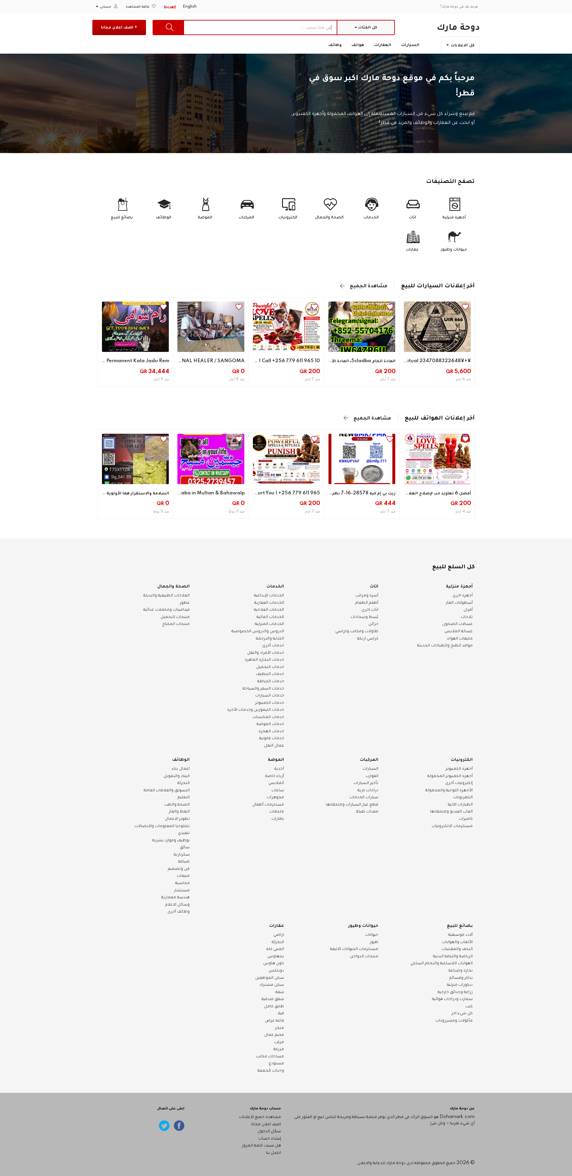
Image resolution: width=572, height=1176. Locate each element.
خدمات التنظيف (270, 673)
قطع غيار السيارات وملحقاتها (352, 804)
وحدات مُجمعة (271, 1070)
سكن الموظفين (269, 977)
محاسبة (182, 882)
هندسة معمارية (175, 897)
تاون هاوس (273, 963)
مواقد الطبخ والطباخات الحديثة (445, 645)
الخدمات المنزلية (269, 623)
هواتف (358, 44)
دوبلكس (276, 970)
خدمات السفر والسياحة (263, 688)
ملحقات (276, 811)
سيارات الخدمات (364, 797)
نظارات (277, 818)
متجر (279, 1027)
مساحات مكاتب (270, 1056)
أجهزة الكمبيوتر (459, 768)
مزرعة (278, 1048)
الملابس (276, 782)
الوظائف (181, 759)
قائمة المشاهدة (138, 7)
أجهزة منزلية (459, 586)
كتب (469, 1006)
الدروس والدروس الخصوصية (257, 631)
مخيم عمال (274, 1034)
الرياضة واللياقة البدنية (453, 956)
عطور (185, 602)
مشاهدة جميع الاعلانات (260, 1116)
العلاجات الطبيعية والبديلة (166, 595)
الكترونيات (462, 759)
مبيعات (183, 875)
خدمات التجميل (270, 666)
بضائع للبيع (460, 925)
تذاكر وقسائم (461, 977)
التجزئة (183, 782)
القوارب (371, 775)
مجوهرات (275, 797)
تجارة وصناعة (461, 970)
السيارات (410, 44)
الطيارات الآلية (460, 804)
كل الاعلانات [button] (462, 45)
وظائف (335, 44)
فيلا (280, 1013)
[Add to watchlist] (465, 307)
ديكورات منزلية (460, 984)
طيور (374, 941)
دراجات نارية (368, 790)
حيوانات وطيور (363, 925)
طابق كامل (274, 1006)
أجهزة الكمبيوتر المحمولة (450, 775)
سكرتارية (182, 854)
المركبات (369, 759)
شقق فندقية (273, 998)
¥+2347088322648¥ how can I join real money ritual (408, 361)
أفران (468, 609)
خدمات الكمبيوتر (269, 702)
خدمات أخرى (273, 645)
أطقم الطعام (366, 602)
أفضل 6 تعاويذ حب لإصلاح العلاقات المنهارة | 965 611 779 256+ (404, 493)
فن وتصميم (179, 868)
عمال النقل (274, 745)
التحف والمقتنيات (457, 948)
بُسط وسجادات (364, 616)
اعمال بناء (181, 768)
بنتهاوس (275, 956)
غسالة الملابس (459, 631)
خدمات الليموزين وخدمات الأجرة (255, 709)
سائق (185, 847)
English (190, 7)
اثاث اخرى (369, 609)
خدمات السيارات (269, 695)
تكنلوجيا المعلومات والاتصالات (162, 825)
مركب (279, 1041)
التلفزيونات (463, 797)
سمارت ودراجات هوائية (452, 998)
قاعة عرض (274, 1020)
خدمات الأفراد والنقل (265, 652)
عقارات (276, 925)
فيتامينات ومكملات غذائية (166, 609)
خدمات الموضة (270, 723)
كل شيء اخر (462, 1013)
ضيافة (184, 861)
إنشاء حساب (269, 1138)
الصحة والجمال (173, 586)
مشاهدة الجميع (368, 286)
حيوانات (371, 934)
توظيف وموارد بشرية (171, 840)
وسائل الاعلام (177, 904)
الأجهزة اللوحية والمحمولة (449, 790)
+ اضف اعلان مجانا (119, 27)
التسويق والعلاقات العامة (167, 790)
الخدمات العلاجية (269, 609)
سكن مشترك (272, 984)
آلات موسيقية (460, 934)
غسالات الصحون (457, 623)
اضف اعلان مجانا (266, 1124)
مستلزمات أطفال (268, 804)
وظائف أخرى (178, 911)
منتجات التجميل (175, 616)
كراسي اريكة (367, 638)
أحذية (279, 768)
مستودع (276, 1063)
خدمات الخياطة (270, 681)
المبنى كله (275, 948)
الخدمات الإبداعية (269, 595)
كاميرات (466, 818)
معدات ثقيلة (367, 811)
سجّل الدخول (269, 1131)
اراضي (278, 934)
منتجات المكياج (176, 623)
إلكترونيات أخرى (459, 782)
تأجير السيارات (366, 782)
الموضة (276, 759)
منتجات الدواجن (364, 956)
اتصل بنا (273, 1152)
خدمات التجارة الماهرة (264, 659)
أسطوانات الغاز (459, 602)
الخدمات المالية (270, 616)
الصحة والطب (177, 804)
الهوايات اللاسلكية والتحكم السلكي (441, 963)
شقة (279, 991)
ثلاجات (467, 616)
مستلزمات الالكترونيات (452, 825)
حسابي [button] (105, 7)
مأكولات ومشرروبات (454, 1020)
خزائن (373, 623)
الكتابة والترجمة (270, 638)
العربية (170, 7)
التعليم (183, 797)
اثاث (374, 586)
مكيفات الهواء (460, 638)
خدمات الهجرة (271, 731)
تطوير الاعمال (177, 818)
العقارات (382, 44)
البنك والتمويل (177, 775)
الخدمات (275, 586)
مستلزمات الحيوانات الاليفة (354, 948)
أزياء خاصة (274, 775)
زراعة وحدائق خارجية (455, 991)
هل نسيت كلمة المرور (261, 1145)
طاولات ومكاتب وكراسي (356, 631)
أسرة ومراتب (367, 595)
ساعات (277, 790)
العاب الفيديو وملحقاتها (451, 811)
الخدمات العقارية (269, 602)
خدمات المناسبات (268, 716)
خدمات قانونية (271, 738)
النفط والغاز (179, 811)
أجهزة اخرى (463, 595)
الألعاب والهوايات (457, 941)
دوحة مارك (458, 27)
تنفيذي (184, 832)
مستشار (182, 890)
